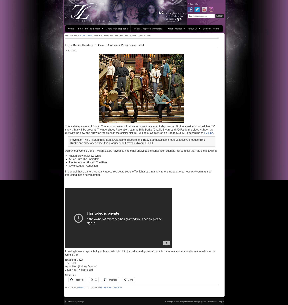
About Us (192, 29)
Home (71, 28)
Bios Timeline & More (88, 29)
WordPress (213, 302)
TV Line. (209, 133)
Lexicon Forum (211, 28)
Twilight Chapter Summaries (147, 28)
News (81, 288)
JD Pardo (117, 288)
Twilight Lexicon (125, 12)
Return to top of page (75, 302)
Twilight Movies (173, 29)
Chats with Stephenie (117, 28)
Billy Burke (106, 288)
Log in (221, 302)
